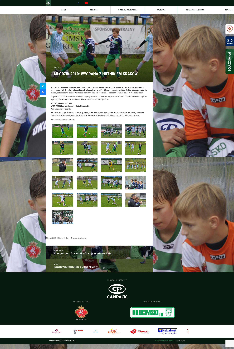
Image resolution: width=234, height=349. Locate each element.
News (63, 10)
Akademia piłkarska (79, 238)
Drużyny (160, 10)
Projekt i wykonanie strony (164, 340)
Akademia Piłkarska (127, 10)
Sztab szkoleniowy (195, 10)
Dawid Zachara (64, 238)
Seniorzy (94, 10)
